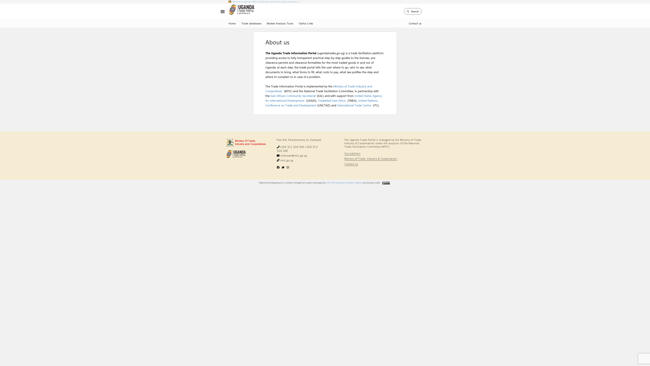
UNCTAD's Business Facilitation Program (344, 182)
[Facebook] (278, 167)
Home (232, 23)
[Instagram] (288, 167)
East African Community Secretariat (293, 96)
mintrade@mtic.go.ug (293, 155)
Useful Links (306, 23)
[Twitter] (283, 167)
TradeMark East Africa (332, 100)
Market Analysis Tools (280, 23)
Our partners (352, 153)
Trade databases (251, 23)
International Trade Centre (354, 105)
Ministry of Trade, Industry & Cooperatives (370, 158)
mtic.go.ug (286, 160)
